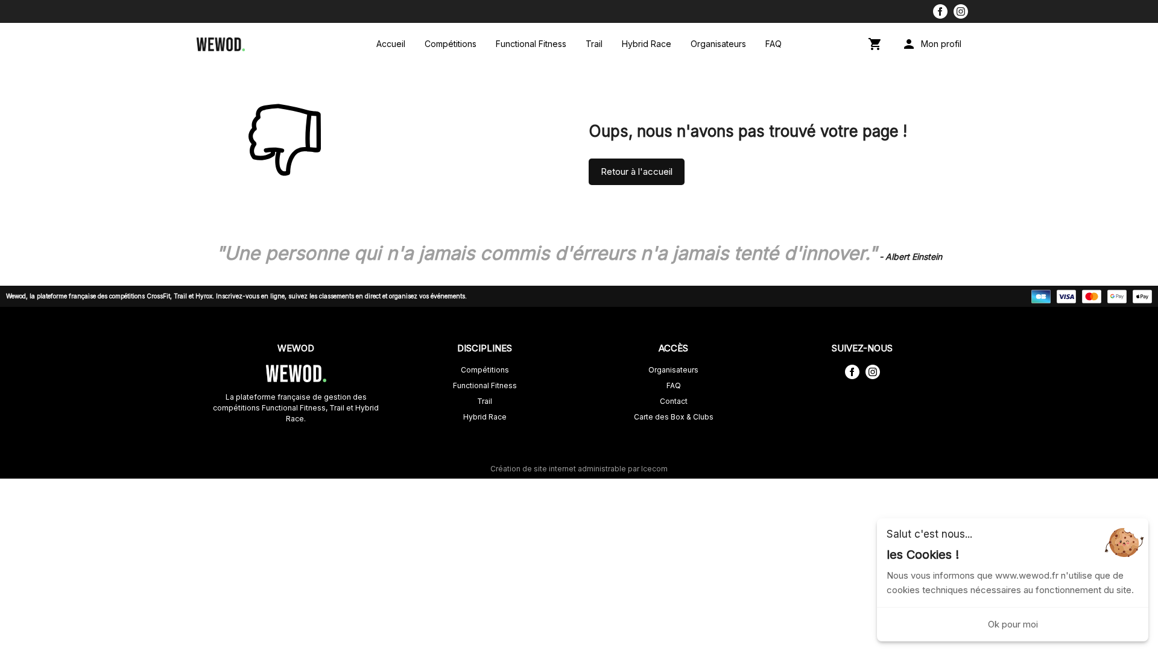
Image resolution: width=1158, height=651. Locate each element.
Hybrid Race (646, 44)
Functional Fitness (531, 44)
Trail (594, 44)
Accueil (390, 44)
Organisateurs (718, 44)
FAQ (773, 44)
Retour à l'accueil (636, 171)
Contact (674, 401)
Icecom (654, 468)
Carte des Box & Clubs (673, 416)
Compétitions (450, 44)
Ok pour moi (1013, 624)
